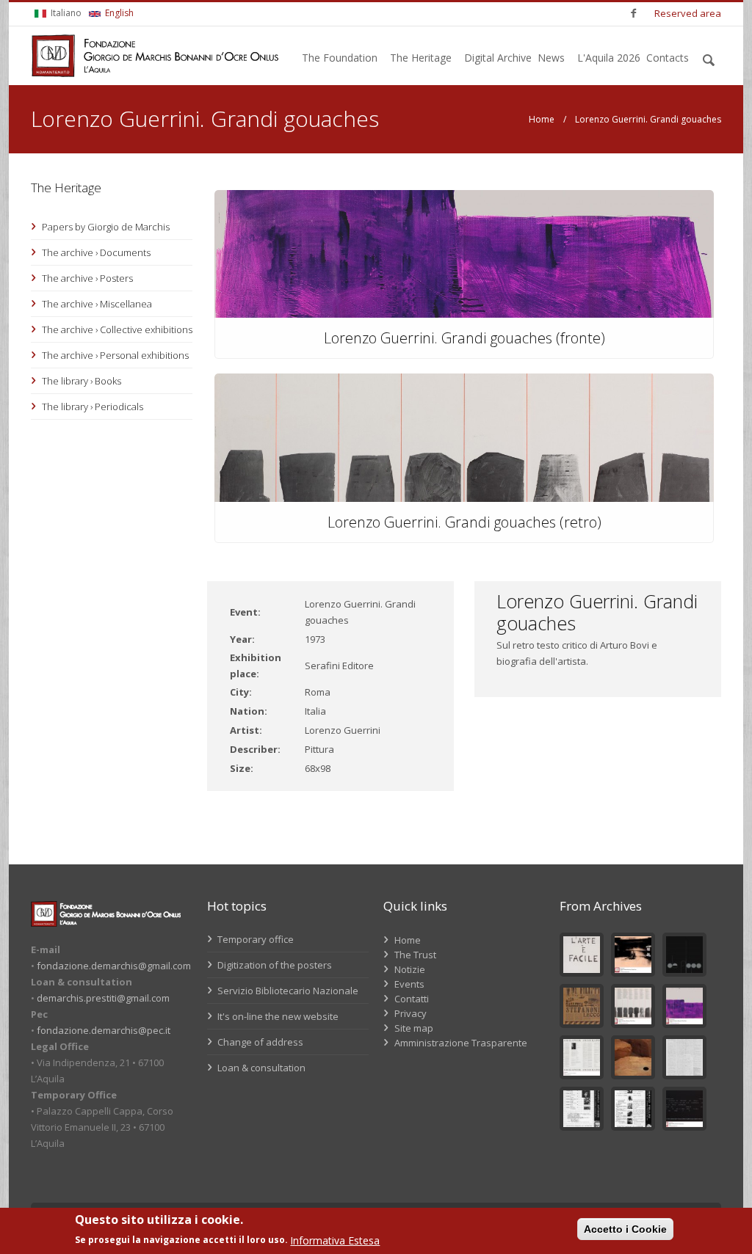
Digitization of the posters (273, 965)
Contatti (411, 998)
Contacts (667, 58)
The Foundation (339, 58)
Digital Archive (498, 58)
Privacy (410, 1013)
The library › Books (81, 380)
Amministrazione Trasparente (460, 1042)
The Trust (415, 954)
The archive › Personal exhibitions (115, 355)
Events (409, 984)
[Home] (155, 56)
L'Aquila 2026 (608, 58)
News (551, 58)
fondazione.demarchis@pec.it (103, 1030)
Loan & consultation (260, 1067)
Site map (413, 1028)
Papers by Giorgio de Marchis (106, 226)
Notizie (409, 969)
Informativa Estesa (335, 1240)
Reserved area (687, 13)
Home (541, 119)
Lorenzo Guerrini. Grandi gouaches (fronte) (464, 338)
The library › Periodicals (92, 406)
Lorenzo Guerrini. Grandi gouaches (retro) (464, 522)
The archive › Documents (96, 252)
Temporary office (254, 939)
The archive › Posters (87, 278)
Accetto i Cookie (625, 1229)
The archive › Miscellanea (97, 303)
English (118, 13)
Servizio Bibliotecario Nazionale (286, 990)
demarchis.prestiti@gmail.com (103, 998)
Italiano (65, 13)
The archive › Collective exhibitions (117, 329)
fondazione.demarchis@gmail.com (114, 965)
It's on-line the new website (277, 1016)
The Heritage (421, 58)
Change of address (259, 1042)
